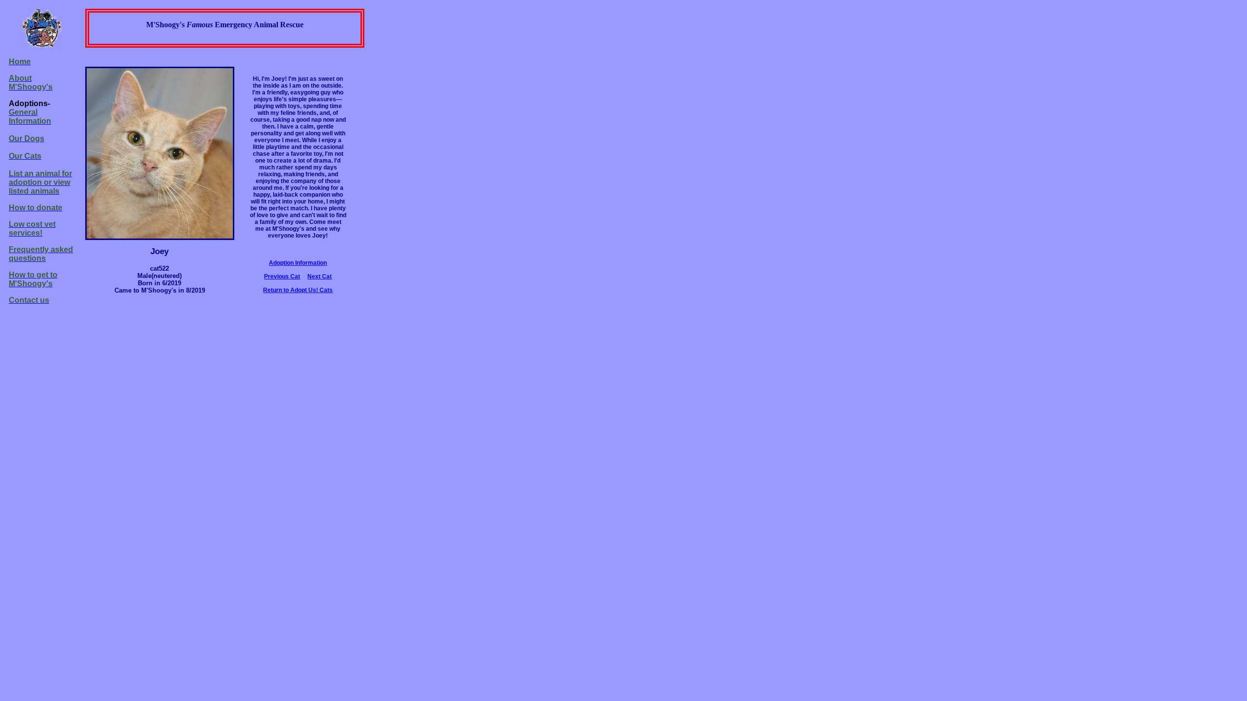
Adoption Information (298, 262)
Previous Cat (282, 276)
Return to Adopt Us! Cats (298, 290)
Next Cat (319, 276)
